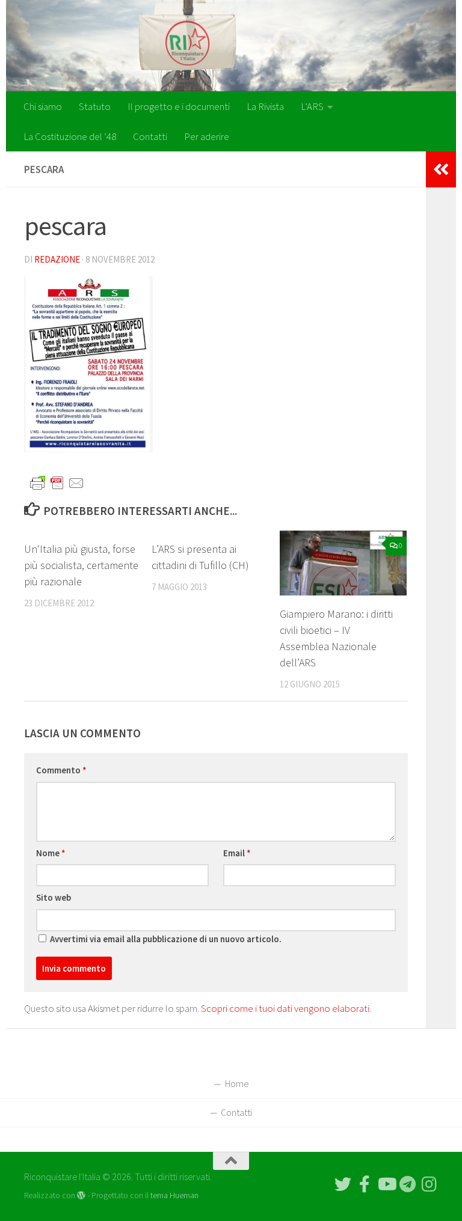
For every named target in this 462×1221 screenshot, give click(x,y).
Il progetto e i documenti (179, 106)
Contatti (150, 136)
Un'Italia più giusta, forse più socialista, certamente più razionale (81, 565)
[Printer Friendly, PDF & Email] (57, 482)
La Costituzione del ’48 (69, 136)
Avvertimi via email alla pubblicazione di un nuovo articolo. (166, 939)
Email (237, 853)
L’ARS (312, 106)
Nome (51, 853)
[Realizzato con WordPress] (81, 1195)
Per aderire (206, 136)
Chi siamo (42, 106)
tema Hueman (174, 1195)
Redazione (57, 259)
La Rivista (265, 106)
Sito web (53, 897)
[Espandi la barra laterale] (441, 169)
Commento (61, 770)
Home (236, 1083)
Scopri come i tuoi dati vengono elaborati (285, 1008)
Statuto (95, 106)
